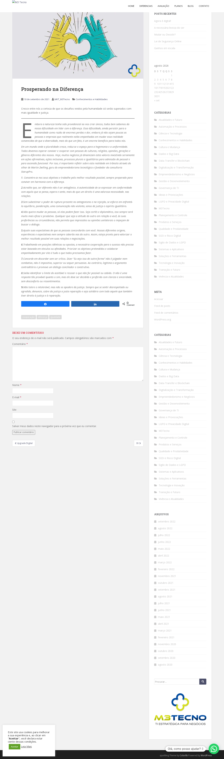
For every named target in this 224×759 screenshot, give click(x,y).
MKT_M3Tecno (62, 99)
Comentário (20, 344)
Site (14, 409)
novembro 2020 (167, 644)
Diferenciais (145, 6)
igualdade (55, 317)
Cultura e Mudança (169, 147)
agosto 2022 (165, 528)
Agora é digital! (162, 21)
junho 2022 (164, 542)
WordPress (206, 755)
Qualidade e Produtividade (173, 228)
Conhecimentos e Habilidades (92, 99)
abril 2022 (163, 555)
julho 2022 (164, 535)
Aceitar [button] (14, 746)
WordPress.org (162, 319)
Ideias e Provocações (171, 194)
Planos (178, 6)
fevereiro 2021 (166, 637)
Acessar (158, 299)
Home (131, 6)
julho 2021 (164, 603)
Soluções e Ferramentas (172, 256)
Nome (17, 385)
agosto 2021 (165, 596)
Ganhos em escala (164, 48)
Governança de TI (169, 188)
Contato (204, 6)
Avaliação (163, 6)
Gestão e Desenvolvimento (174, 181)
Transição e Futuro (169, 269)
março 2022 (165, 562)
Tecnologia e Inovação (172, 263)
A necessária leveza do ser (169, 27)
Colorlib (184, 755)
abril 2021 (163, 623)
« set (157, 100)
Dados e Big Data (169, 154)
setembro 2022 (166, 521)
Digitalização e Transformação (176, 167)
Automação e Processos (173, 126)
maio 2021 (164, 617)
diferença (42, 317)
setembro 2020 (166, 657)
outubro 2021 (165, 582)
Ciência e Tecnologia (170, 133)
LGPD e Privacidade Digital (174, 201)
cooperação (28, 317)
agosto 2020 (165, 664)
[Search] (202, 682)
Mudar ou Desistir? (165, 34)
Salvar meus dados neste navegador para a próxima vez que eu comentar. (54, 426)
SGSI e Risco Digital (170, 235)
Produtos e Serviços (170, 222)
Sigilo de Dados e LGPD (172, 242)
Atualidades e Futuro (170, 119)
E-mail (16, 397)
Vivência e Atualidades (171, 276)
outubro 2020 (165, 651)
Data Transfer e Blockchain (174, 160)
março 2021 (165, 630)
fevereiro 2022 (166, 569)
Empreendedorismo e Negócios (177, 174)
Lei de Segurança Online (167, 41)
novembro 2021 (167, 576)
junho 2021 (164, 610)
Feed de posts (162, 306)
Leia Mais (26, 746)
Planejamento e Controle (173, 215)
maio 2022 (164, 548)
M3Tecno (164, 208)
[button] (214, 749)
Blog (191, 6)
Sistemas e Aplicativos (171, 249)
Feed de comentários (166, 312)
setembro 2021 (166, 589)
